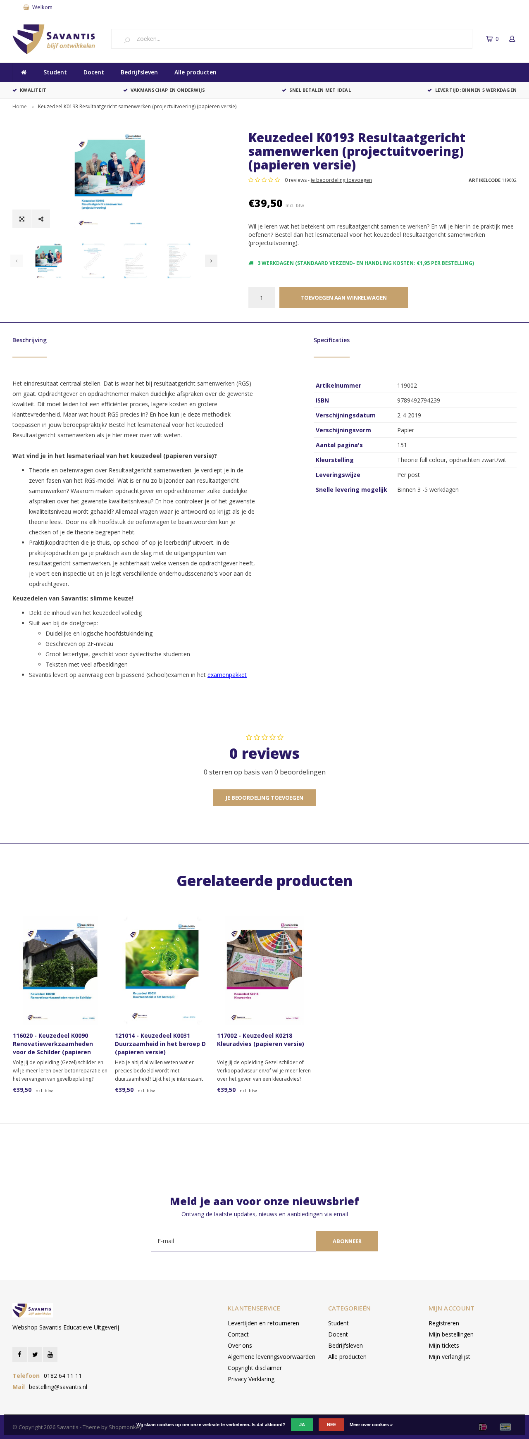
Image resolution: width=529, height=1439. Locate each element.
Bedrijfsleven (139, 72)
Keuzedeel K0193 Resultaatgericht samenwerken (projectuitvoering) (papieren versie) (137, 106)
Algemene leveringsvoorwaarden (271, 1356)
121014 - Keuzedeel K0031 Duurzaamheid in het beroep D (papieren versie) (160, 1044)
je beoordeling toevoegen (341, 179)
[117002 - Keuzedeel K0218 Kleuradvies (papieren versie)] (264, 971)
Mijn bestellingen (451, 1334)
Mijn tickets (444, 1345)
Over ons (240, 1345)
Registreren (444, 1323)
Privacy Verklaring (251, 1379)
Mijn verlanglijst (449, 1356)
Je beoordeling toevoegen (264, 797)
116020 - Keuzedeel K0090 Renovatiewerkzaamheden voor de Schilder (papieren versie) (53, 1044)
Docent (93, 72)
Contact (238, 1334)
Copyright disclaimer (255, 1368)
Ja (302, 1424)
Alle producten (195, 72)
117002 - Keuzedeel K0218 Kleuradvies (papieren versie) (260, 1040)
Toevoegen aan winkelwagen (343, 297)
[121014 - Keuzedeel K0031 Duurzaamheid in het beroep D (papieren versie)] (162, 971)
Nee (331, 1424)
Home (19, 106)
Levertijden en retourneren (263, 1323)
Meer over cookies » (371, 1424)
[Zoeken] (130, 39)
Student (55, 72)
